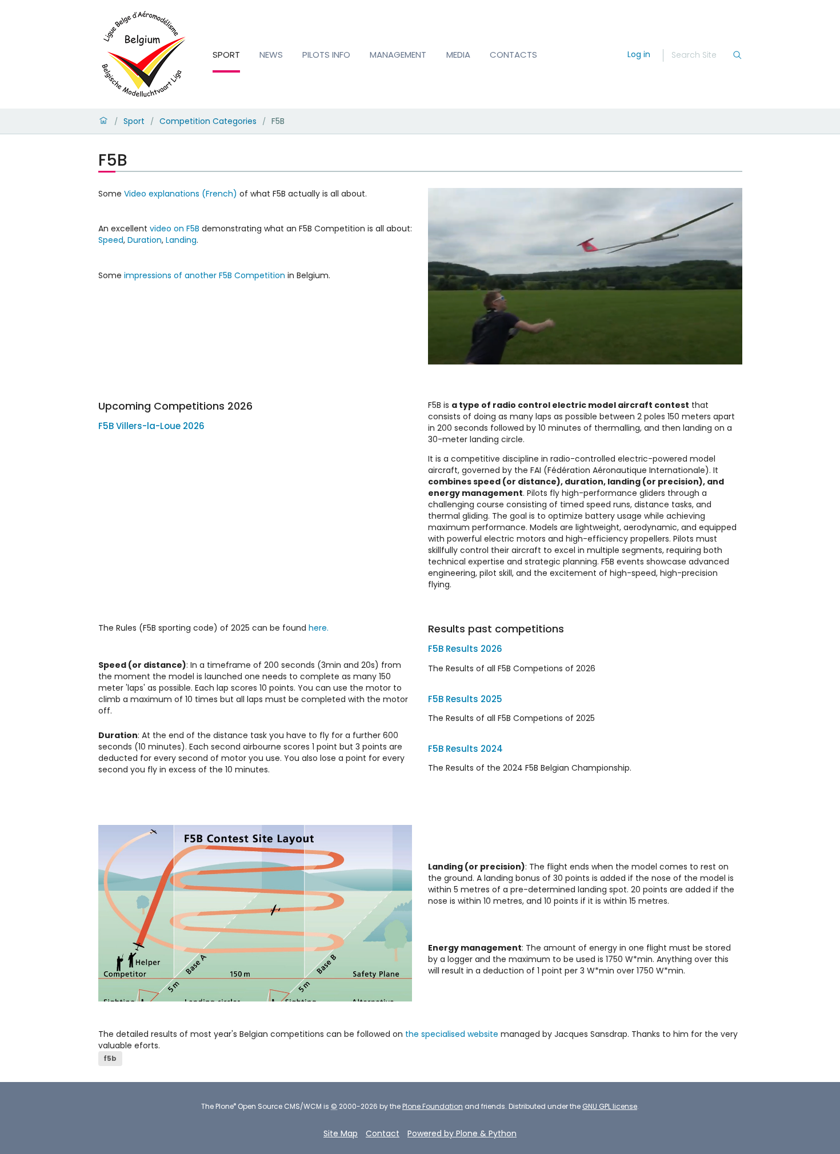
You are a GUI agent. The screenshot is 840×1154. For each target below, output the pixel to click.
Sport (226, 55)
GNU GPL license (609, 1106)
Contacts (513, 55)
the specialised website (451, 1034)
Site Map (340, 1133)
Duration (144, 240)
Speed (110, 240)
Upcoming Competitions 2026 (175, 405)
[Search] (737, 55)
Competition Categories (208, 121)
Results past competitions (496, 628)
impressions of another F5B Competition (203, 275)
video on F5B (174, 228)
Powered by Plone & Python (462, 1133)
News (271, 55)
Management (398, 55)
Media (458, 55)
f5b (110, 1058)
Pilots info (326, 55)
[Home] (103, 121)
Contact (382, 1133)
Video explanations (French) (180, 193)
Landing (181, 240)
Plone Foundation (432, 1106)
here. (319, 628)
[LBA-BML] (144, 54)
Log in (638, 54)
